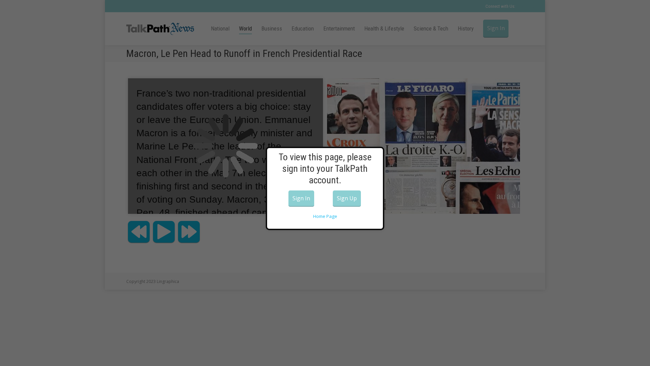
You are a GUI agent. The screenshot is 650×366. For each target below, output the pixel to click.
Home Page (325, 216)
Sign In (301, 198)
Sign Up (347, 198)
